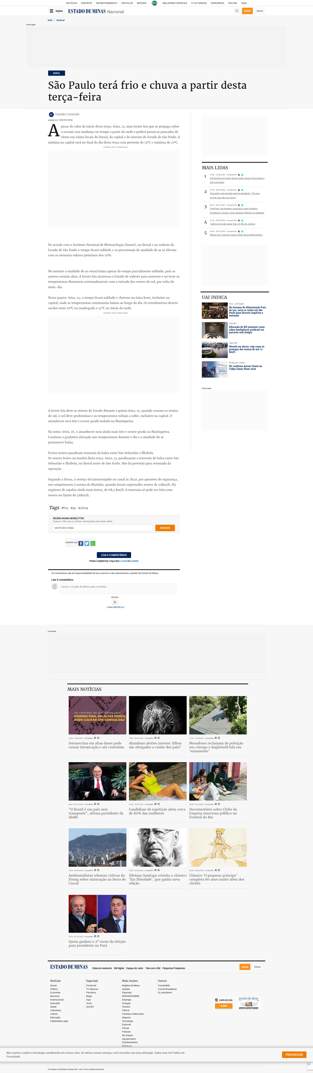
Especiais (127, 992)
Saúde (53, 1006)
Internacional (57, 999)
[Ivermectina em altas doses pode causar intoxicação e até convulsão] (97, 715)
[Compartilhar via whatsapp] (93, 544)
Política (54, 989)
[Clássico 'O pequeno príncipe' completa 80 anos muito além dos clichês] (218, 847)
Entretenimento (106, 3)
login (123, 561)
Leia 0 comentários (114, 555)
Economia (55, 992)
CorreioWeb (164, 985)
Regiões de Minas (131, 985)
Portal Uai (91, 985)
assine (135, 561)
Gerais (53, 985)
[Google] (114, 602)
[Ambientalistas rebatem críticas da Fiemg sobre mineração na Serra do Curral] (97, 847)
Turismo (126, 1006)
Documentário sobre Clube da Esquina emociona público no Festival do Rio (213, 813)
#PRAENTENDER (130, 996)
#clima (83, 508)
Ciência (125, 1010)
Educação (55, 1017)
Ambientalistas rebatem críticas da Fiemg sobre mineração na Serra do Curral (97, 879)
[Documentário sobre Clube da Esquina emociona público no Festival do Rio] (218, 781)
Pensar (125, 1028)
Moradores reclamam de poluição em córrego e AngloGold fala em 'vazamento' (216, 747)
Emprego (126, 999)
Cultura (54, 1014)
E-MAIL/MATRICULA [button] (115, 607)
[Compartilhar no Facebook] (80, 544)
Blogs (89, 996)
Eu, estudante (165, 992)
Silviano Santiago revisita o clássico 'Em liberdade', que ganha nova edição (157, 879)
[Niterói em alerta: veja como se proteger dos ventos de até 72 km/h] (215, 350)
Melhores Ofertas (175, 3)
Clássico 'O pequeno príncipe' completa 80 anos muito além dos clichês (216, 879)
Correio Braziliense (167, 989)
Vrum (89, 1003)
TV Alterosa (199, 3)
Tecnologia (127, 1021)
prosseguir (294, 1055)
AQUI (244, 3)
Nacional (115, 11)
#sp (73, 508)
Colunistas (55, 1010)
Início (50, 20)
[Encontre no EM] (237, 11)
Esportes (126, 1024)
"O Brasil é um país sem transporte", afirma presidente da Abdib (96, 813)
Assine (247, 10)
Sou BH (232, 3)
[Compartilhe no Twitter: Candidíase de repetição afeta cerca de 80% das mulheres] (158, 804)
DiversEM (55, 1003)
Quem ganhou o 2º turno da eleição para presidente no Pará (97, 943)
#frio (64, 508)
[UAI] (154, 3)
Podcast (126, 1031)
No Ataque (127, 1035)
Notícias (71, 3)
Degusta (126, 1017)
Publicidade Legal (59, 1021)
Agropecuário (129, 1039)
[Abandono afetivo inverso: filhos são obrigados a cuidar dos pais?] (158, 715)
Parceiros (217, 3)
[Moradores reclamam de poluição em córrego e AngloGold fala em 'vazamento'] (218, 715)
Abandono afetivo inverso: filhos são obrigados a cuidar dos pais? (155, 745)
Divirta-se (127, 1046)
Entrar (260, 10)
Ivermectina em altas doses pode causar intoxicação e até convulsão (96, 745)
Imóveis (141, 3)
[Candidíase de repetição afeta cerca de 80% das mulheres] (158, 781)
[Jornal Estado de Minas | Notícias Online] (87, 11)
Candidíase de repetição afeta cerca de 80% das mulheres (157, 811)
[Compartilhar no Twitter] (86, 544)
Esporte (86, 3)
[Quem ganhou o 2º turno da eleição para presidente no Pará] (97, 913)
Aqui (88, 999)
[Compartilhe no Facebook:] (94, 804)
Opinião (126, 989)
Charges (126, 1003)
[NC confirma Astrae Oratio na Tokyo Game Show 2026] (215, 369)
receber (165, 527)
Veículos (127, 3)
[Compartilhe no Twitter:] (98, 804)
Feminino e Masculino (133, 1014)
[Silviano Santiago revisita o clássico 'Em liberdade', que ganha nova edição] (158, 847)
